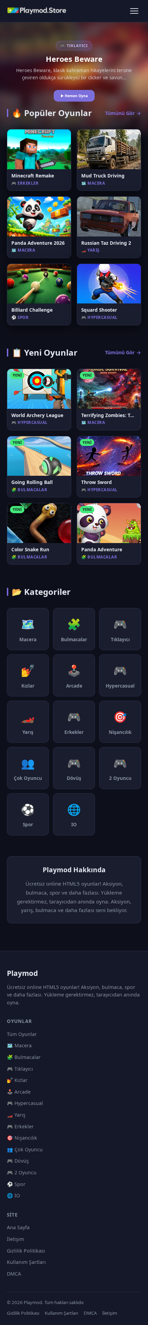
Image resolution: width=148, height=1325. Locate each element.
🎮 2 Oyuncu (21, 1172)
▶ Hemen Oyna (74, 95)
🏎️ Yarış (16, 1114)
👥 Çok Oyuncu (25, 1149)
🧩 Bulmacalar (24, 1057)
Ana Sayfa (18, 1227)
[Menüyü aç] (134, 10)
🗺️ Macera (19, 1045)
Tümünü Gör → (123, 113)
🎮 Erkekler (20, 1126)
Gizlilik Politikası (26, 1250)
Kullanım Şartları (26, 1262)
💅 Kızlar (17, 1080)
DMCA (14, 1273)
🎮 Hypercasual (25, 1103)
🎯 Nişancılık (22, 1137)
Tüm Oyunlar (22, 1034)
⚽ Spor (16, 1184)
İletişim (15, 1239)
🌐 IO (13, 1195)
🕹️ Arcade (19, 1091)
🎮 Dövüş (18, 1160)
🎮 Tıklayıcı (20, 1068)
